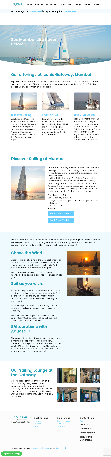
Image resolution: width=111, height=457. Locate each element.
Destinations (50, 4)
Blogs (78, 4)
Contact (87, 4)
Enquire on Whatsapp (11, 454)
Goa (36, 426)
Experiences (66, 4)
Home (29, 4)
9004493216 (36, 11)
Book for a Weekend (61, 213)
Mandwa (37, 423)
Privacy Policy (87, 432)
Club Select (61, 426)
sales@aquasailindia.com (40, 448)
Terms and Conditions (86, 438)
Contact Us (86, 428)
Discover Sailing (63, 421)
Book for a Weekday (61, 220)
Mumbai (37, 421)
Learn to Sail (62, 423)
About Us (39, 4)
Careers (96, 4)
